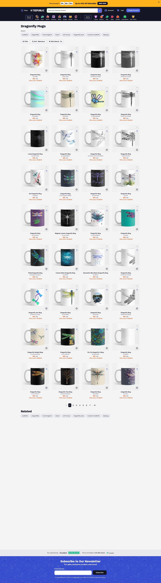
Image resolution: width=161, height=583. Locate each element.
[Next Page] (94, 405)
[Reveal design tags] (46, 70)
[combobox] (72, 10)
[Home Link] (37, 10)
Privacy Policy (77, 577)
